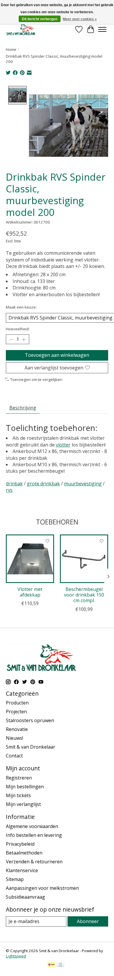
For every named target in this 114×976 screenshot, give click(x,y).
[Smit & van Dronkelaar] (21, 29)
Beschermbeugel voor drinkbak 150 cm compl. (84, 595)
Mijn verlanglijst (23, 804)
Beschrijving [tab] (22, 407)
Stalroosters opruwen (30, 720)
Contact (14, 755)
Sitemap (15, 879)
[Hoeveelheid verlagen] (11, 339)
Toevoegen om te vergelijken (36, 379)
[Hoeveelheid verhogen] (23, 339)
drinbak (14, 483)
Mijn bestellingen (25, 786)
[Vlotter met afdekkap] (30, 558)
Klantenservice (22, 870)
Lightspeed (16, 956)
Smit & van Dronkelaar (30, 747)
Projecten (16, 711)
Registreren (19, 778)
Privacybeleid (20, 844)
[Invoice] (60, 965)
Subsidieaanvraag (25, 897)
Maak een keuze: (21, 307)
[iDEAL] (51, 965)
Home (11, 49)
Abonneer (88, 921)
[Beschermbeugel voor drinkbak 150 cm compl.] (84, 558)
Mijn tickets (18, 795)
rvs (9, 490)
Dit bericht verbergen (39, 19)
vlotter (63, 445)
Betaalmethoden (24, 853)
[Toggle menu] (102, 29)
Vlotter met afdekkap (30, 592)
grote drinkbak (43, 483)
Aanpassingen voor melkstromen (42, 888)
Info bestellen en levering (34, 835)
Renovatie (17, 729)
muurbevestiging (83, 483)
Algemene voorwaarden (32, 826)
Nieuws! (14, 738)
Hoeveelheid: (18, 329)
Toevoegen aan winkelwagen (57, 355)
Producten (17, 702)
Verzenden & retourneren (34, 861)
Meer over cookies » (80, 19)
